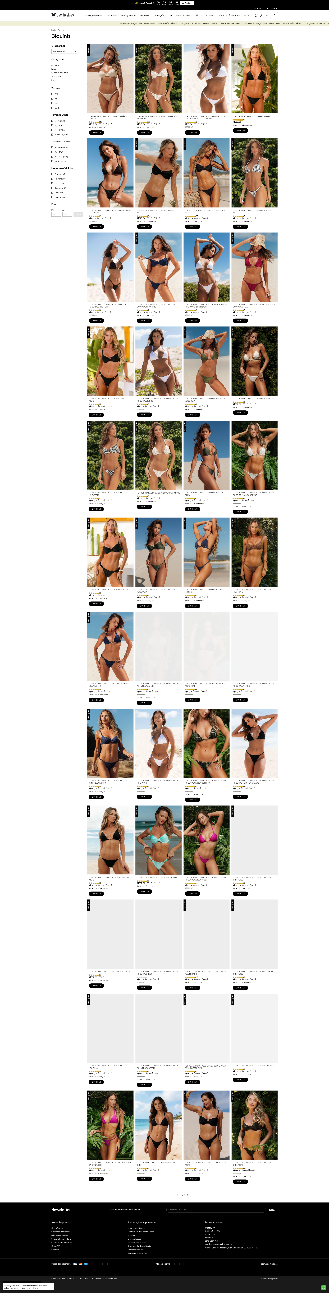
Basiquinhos (128, 15)
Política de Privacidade (60, 1231)
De (52, 210)
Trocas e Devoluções (137, 1242)
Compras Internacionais (61, 1242)
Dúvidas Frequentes (59, 1235)
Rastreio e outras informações (141, 1231)
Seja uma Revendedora (61, 1239)
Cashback (132, 1235)
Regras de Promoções (137, 1253)
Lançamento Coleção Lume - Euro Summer (36, 23)
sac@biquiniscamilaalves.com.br (218, 1244)
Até (63, 210)
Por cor (54, 80)
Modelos (55, 65)
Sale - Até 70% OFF (229, 15)
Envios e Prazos (134, 1239)
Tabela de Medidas (136, 1249)
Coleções (160, 15)
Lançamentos (94, 15)
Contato (55, 1249)
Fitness (210, 15)
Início (53, 30)
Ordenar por (58, 45)
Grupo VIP (55, 1246)
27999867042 (211, 1237)
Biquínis (145, 15)
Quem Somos (57, 1228)
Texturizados (56, 76)
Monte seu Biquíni (180, 15)
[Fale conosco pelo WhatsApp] (323, 1287)
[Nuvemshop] (270, 1279)
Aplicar (78, 214)
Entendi (36, 1288)
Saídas (198, 15)
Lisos (53, 69)
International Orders (136, 1228)
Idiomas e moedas (269, 1263)
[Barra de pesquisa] (256, 15)
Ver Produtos (187, 3)
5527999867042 (241, 1229)
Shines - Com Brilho (59, 73)
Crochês (112, 15)
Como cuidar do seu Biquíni (139, 1246)
